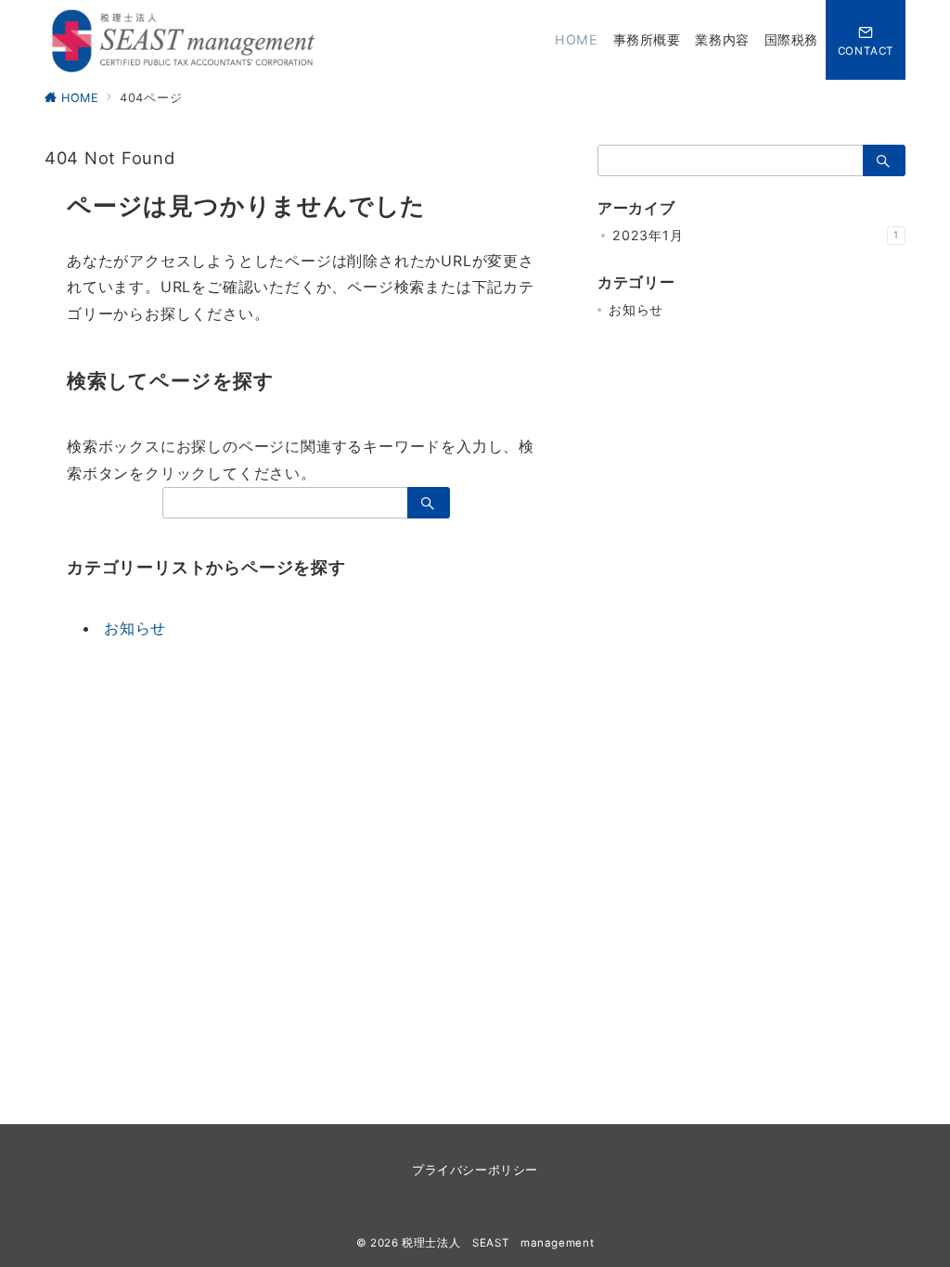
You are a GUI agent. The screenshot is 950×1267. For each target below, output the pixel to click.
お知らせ (135, 628)
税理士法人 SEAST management (498, 1242)
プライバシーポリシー (474, 1170)
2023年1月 (755, 235)
